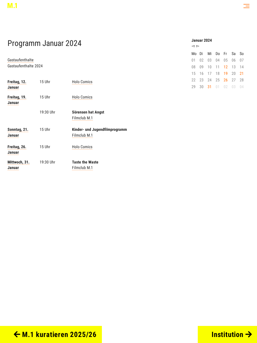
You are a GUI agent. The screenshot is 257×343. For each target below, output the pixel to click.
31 (210, 86)
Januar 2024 (201, 40)
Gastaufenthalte (21, 60)
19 (226, 73)
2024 (74, 43)
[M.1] (12, 5)
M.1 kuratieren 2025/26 (58, 334)
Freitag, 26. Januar (17, 149)
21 (242, 73)
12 (226, 67)
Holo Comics (82, 81)
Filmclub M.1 (82, 118)
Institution (228, 334)
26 (226, 80)
